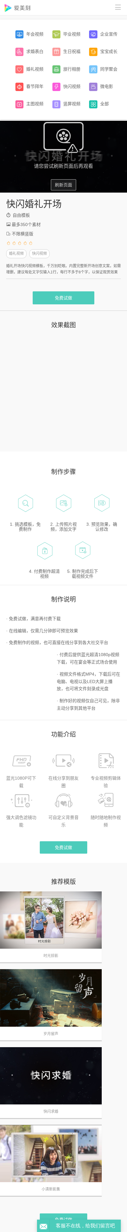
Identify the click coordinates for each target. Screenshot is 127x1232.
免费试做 (63, 297)
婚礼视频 (16, 253)
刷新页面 (63, 184)
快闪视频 (39, 253)
